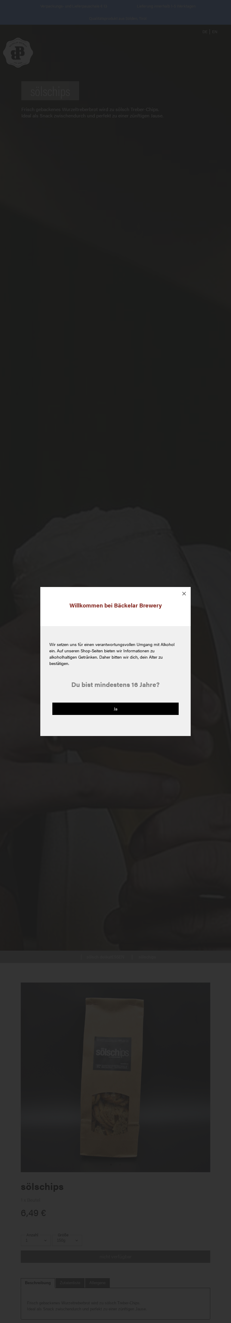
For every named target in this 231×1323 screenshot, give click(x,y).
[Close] (184, 593)
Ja (115, 709)
